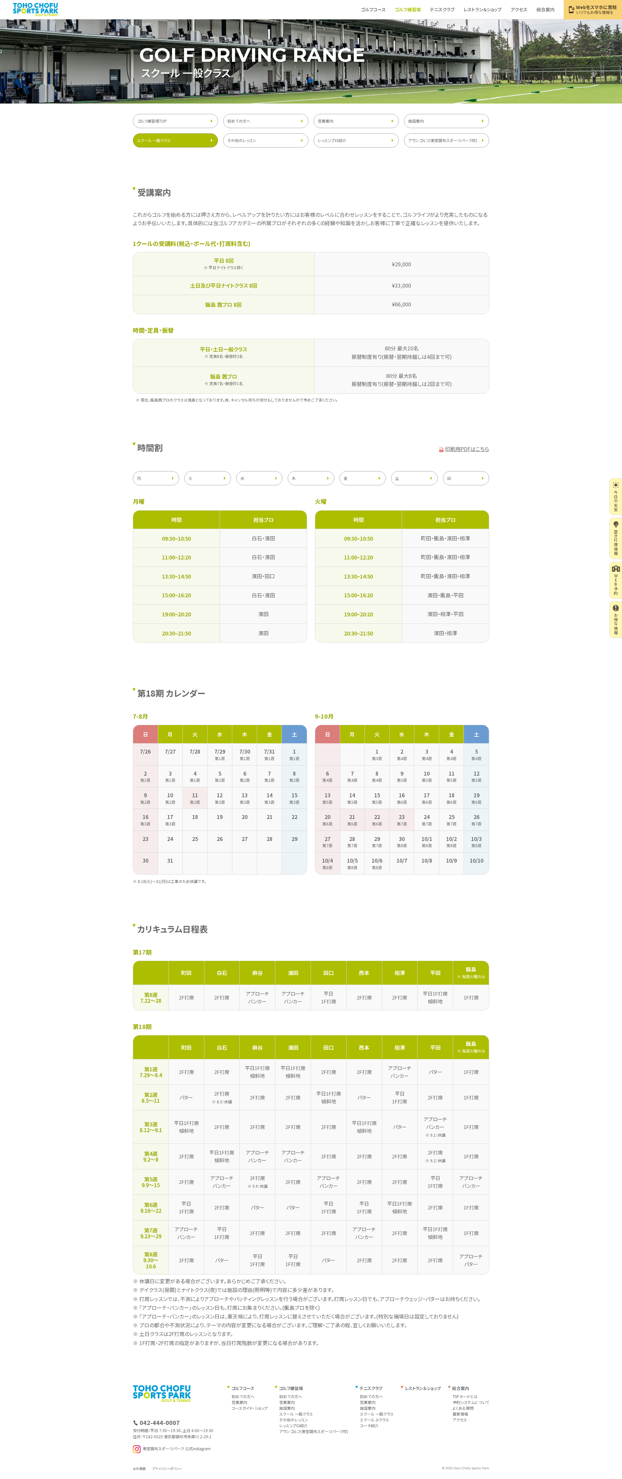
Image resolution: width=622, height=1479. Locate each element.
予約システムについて (471, 1402)
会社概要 (139, 1468)
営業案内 (325, 121)
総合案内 (545, 9)
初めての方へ (238, 121)
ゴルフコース (373, 9)
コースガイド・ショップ (250, 1408)
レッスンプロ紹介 (332, 140)
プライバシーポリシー (167, 1468)
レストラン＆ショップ (483, 9)
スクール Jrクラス (374, 1419)
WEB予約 (616, 584)
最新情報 (460, 1414)
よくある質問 (463, 1408)
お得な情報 (616, 624)
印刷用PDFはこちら (467, 449)
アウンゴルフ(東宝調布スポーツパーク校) (442, 140)
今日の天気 (616, 501)
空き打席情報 (616, 542)
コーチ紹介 (369, 1425)
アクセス (519, 9)
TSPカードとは (465, 1396)
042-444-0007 (160, 1422)
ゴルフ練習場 (408, 9)
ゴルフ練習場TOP (152, 121)
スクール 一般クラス (154, 140)
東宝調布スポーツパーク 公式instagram (177, 1448)
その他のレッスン (241, 140)
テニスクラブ (442, 9)
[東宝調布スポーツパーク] (35, 9)
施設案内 (416, 121)
